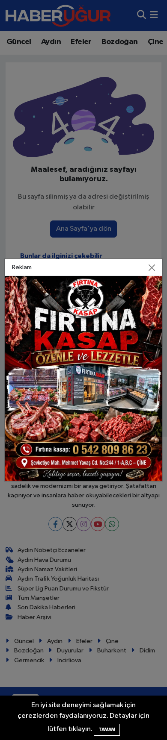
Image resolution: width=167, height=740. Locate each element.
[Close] (152, 267)
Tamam (106, 729)
